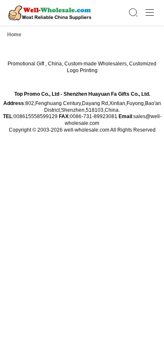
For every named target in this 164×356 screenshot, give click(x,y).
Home (14, 35)
